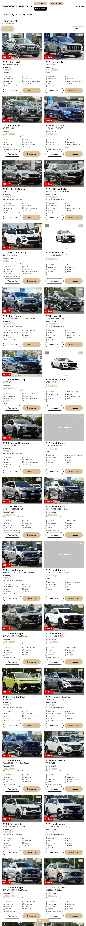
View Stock (40, 3)
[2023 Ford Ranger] (64, 617)
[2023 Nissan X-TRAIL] (22, 109)
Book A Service (40, 9)
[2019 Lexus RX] (64, 300)
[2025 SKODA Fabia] (64, 109)
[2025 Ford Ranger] (64, 427)
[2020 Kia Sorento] (22, 490)
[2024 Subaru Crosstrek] (22, 427)
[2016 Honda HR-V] (64, 744)
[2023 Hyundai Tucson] (64, 681)
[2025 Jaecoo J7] (22, 46)
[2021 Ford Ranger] (22, 300)
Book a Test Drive (56, 3)
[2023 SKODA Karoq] (22, 173)
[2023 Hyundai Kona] (22, 681)
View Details (12, 90)
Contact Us (31, 90)
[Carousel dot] (18, 57)
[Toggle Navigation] (82, 14)
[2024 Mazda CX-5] (64, 871)
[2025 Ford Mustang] (22, 363)
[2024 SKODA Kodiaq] (22, 236)
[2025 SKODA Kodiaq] (64, 173)
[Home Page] (17, 6)
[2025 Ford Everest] (64, 236)
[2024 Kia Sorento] (22, 808)
